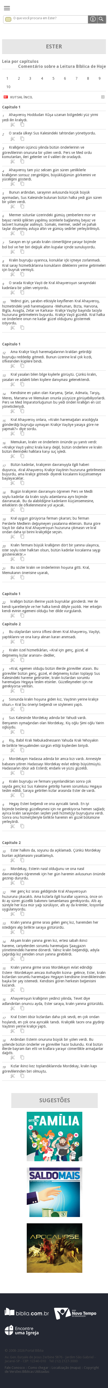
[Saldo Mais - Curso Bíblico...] (54, 1215)
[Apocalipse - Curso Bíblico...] (54, 1271)
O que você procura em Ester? (34, 18)
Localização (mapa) (66, 1368)
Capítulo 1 (11, 107)
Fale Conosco (15, 1368)
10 (8, 87)
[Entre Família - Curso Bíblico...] (54, 1159)
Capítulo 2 (11, 624)
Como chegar (38, 1368)
